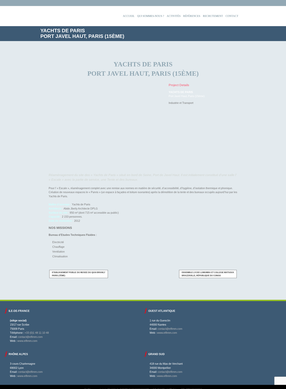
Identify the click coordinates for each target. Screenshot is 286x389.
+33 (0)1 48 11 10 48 (37, 332)
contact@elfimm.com (30, 337)
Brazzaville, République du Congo (208, 274)
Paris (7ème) (78, 274)
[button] (242, 16)
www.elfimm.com (27, 340)
